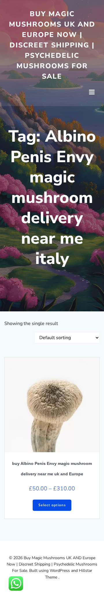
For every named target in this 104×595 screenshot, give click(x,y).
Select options (52, 504)
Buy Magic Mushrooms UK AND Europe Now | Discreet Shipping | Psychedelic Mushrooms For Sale (52, 45)
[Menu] (92, 92)
